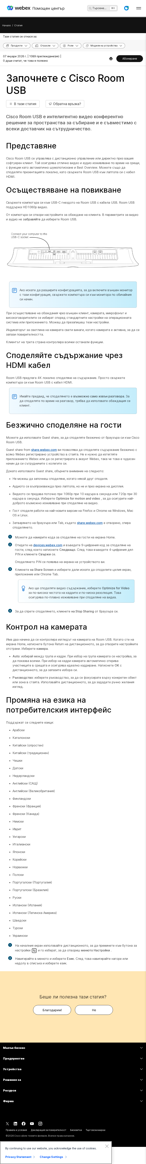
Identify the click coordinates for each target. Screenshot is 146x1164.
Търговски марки (95, 1130)
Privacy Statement (18, 1156)
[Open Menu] (138, 8)
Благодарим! (52, 1010)
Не (94, 1010)
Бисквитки (76, 1130)
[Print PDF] (111, 58)
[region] (56, 1152)
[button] (126, 8)
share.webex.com (44, 450)
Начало (6, 25)
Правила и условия (16, 1130)
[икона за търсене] (90, 8)
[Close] (107, 1146)
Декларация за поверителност (48, 1130)
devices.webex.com (47, 545)
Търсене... (99, 8)
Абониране (129, 58)
